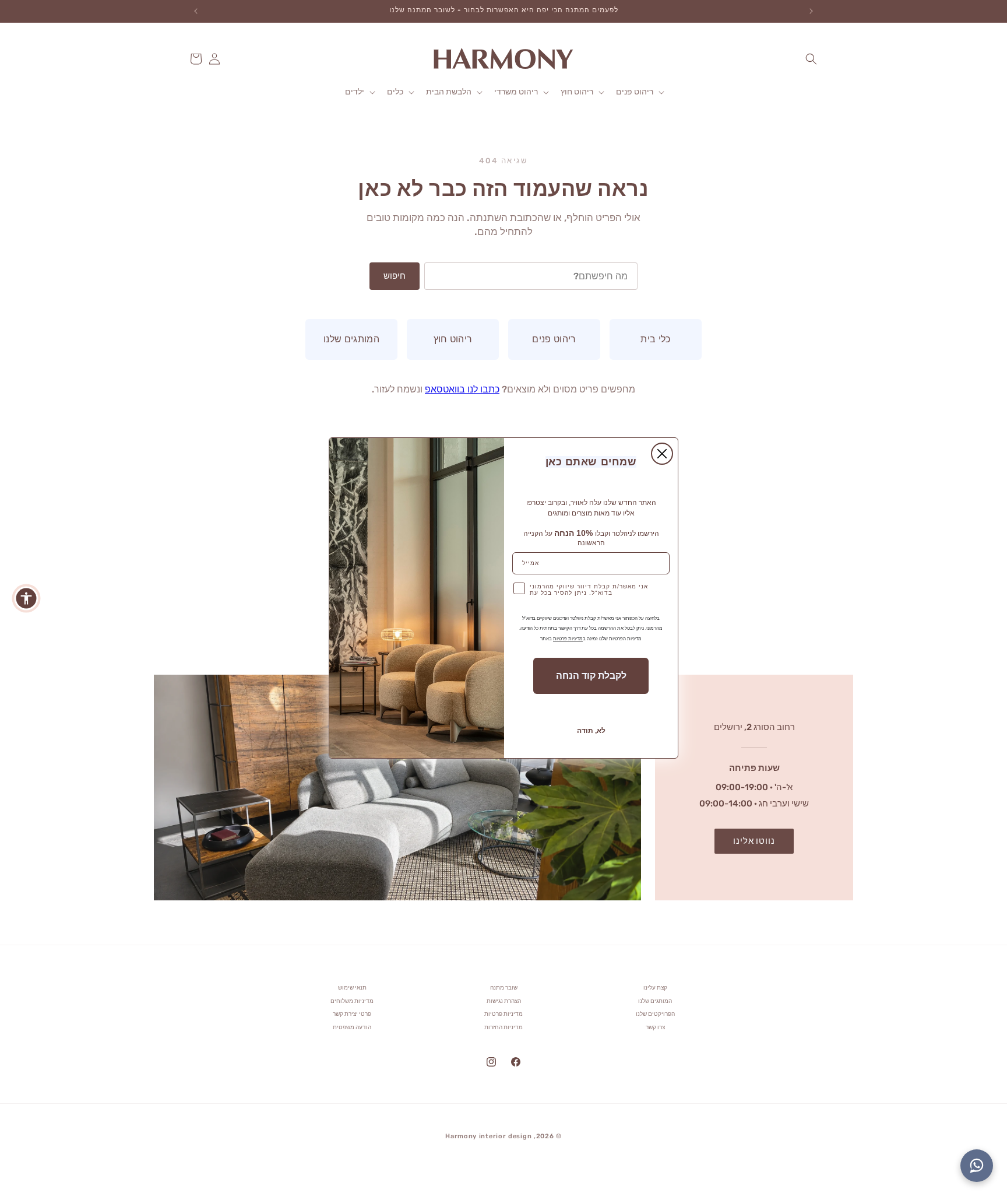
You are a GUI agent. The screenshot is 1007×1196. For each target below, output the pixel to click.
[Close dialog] (662, 453)
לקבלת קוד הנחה (591, 676)
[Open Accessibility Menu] (26, 598)
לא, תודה (591, 731)
